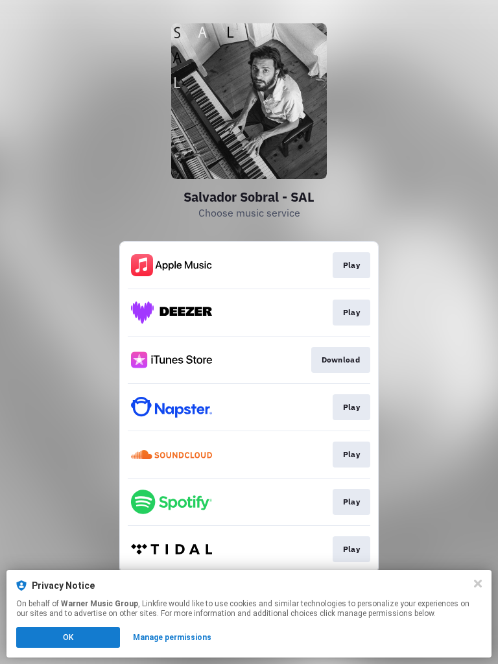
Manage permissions (172, 637)
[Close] (478, 583)
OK (68, 637)
